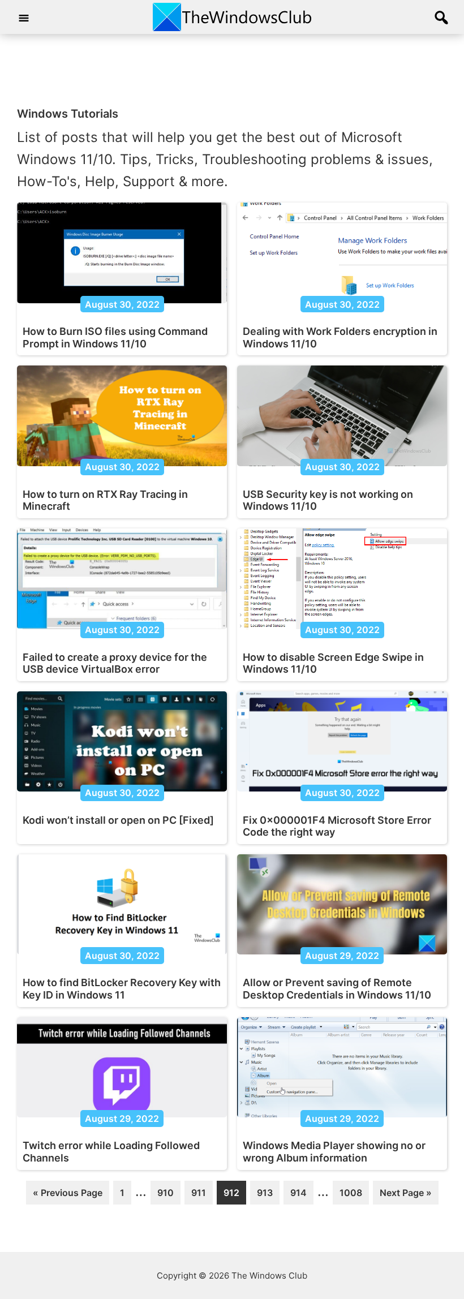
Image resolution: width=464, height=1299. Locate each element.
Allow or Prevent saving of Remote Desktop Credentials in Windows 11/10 (337, 989)
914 (300, 1195)
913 (267, 1195)
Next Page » (405, 1195)
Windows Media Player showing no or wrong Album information (334, 1151)
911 (201, 1195)
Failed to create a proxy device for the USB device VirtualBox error (115, 663)
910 (167, 1195)
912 (233, 1195)
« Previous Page (67, 1195)
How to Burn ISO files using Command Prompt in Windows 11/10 (115, 337)
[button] (441, 18)
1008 (350, 1195)
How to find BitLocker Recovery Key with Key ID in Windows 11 (122, 989)
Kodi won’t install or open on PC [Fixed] (118, 820)
